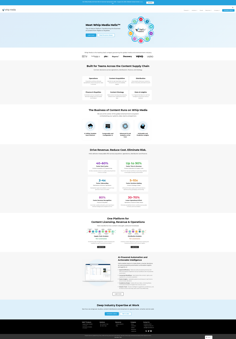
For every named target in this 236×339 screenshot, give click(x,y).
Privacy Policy (99, 335)
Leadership (133, 331)
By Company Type (104, 324)
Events (201, 10)
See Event (150, 2)
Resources (207, 10)
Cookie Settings (117, 335)
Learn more (91, 35)
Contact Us (146, 322)
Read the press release (106, 35)
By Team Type (103, 325)
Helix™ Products (86, 322)
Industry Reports (119, 324)
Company (216, 10)
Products (186, 10)
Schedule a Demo (147, 324)
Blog (117, 325)
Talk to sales (125, 313)
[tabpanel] (82, 56)
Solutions (194, 10)
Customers (133, 325)
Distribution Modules (87, 327)
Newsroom (133, 329)
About (132, 324)
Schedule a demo (228, 10)
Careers (133, 327)
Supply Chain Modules (87, 325)
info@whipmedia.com (148, 325)
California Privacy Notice (107, 335)
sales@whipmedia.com (149, 327)
